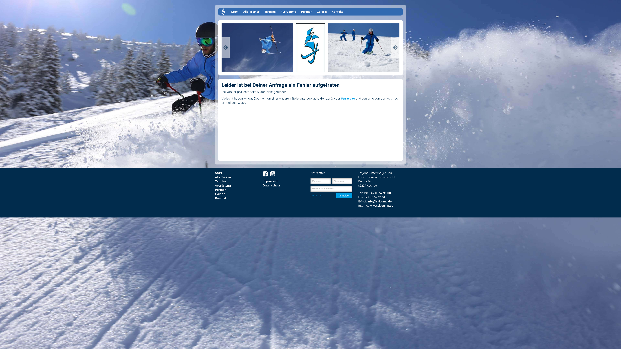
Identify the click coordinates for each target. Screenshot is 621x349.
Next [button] (395, 47)
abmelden (316, 195)
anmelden (344, 195)
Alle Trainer (251, 12)
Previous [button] (226, 47)
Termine (270, 12)
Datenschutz (271, 185)
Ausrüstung (288, 12)
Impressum (270, 181)
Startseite (348, 98)
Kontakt (337, 12)
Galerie (322, 12)
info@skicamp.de (380, 201)
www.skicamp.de (381, 205)
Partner (306, 12)
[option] (310, 47)
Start (234, 12)
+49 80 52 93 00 (380, 193)
